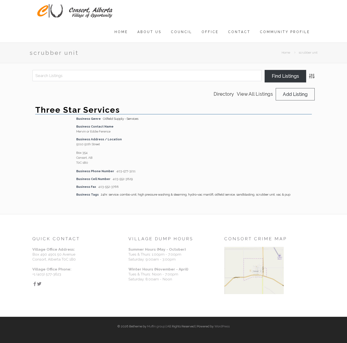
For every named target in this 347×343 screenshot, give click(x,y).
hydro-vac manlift (200, 194)
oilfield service (225, 194)
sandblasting (245, 194)
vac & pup (283, 194)
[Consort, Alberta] (74, 10)
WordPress (222, 326)
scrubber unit (265, 194)
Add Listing (295, 94)
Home (286, 52)
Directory (224, 94)
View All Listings (255, 94)
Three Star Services (77, 110)
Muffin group (156, 326)
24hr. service (109, 194)
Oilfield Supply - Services (120, 118)
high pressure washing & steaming (162, 194)
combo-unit (128, 194)
